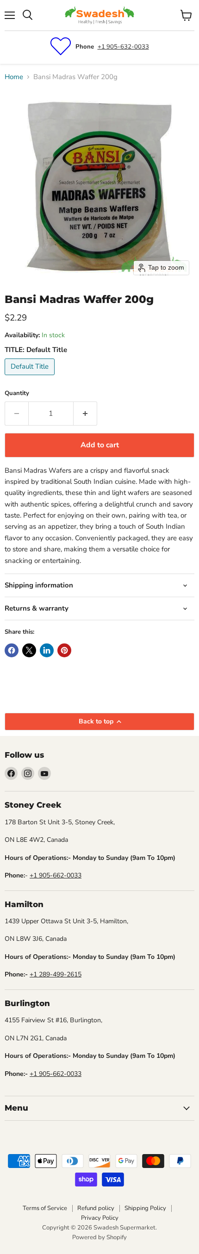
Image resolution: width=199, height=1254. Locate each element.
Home (14, 77)
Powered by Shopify (99, 1237)
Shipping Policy (145, 1208)
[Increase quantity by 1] (85, 414)
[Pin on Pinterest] (64, 650)
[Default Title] (31, 377)
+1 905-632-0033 (123, 47)
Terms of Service (45, 1208)
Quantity (17, 393)
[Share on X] (29, 650)
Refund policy (95, 1208)
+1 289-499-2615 (55, 974)
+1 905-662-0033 (55, 875)
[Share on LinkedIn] (47, 650)
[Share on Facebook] (12, 650)
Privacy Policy (99, 1218)
